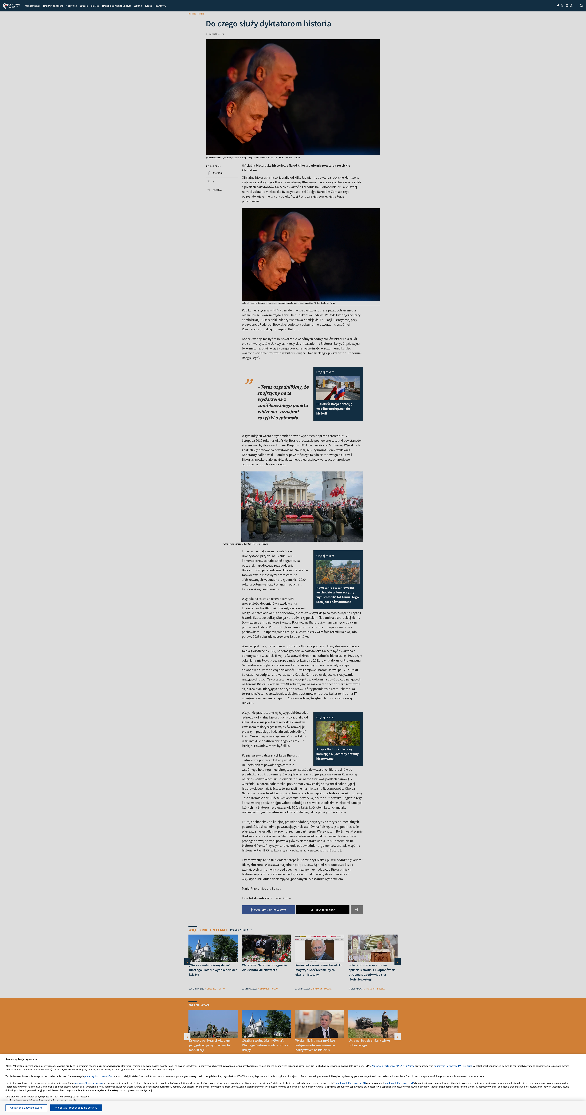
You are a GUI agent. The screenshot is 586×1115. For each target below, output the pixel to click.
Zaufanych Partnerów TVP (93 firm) (453, 1066)
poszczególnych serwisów (98, 1076)
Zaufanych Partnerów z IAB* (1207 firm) (392, 1066)
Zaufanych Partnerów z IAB (351, 1083)
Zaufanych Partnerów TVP (399, 1083)
